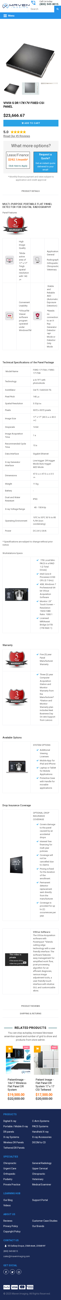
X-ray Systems (11, 1137)
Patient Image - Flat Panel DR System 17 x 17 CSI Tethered (45, 1084)
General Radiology (42, 1163)
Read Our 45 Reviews (16, 136)
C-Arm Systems (40, 1121)
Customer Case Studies (44, 1220)
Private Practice (11, 1184)
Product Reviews (30, 1006)
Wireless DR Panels (13, 1142)
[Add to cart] (9, 1049)
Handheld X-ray (40, 1131)
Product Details (31, 191)
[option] (16, 1074)
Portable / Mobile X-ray (15, 1126)
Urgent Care (9, 1168)
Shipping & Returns (30, 1013)
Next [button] (57, 1074)
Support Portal (40, 1200)
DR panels (8, 1131)
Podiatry (7, 1179)
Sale (26, 1048)
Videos (7, 1205)
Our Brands (38, 1226)
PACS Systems (40, 1126)
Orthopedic (9, 1174)
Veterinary (37, 1179)
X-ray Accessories (42, 1137)
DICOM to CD (39, 1142)
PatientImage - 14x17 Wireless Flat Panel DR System (17, 1084)
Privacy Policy (10, 1226)
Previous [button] (3, 1074)
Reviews (7, 1220)
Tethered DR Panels (14, 1147)
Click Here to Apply (18, 166)
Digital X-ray (9, 1121)
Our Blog (8, 1200)
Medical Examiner (41, 1184)
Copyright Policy (12, 1231)
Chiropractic (9, 1163)
